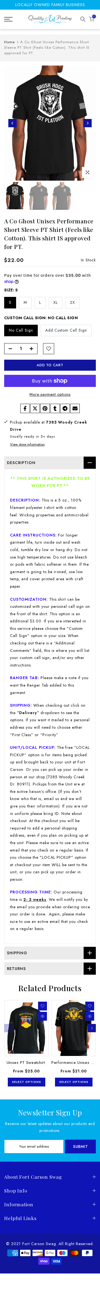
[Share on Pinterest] (45, 408)
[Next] (87, 123)
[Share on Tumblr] (55, 408)
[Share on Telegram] (65, 408)
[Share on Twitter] (35, 408)
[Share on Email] (75, 408)
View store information (27, 444)
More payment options (50, 394)
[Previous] (12, 123)
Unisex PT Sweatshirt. (26, 1062)
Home (9, 42)
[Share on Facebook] (25, 408)
